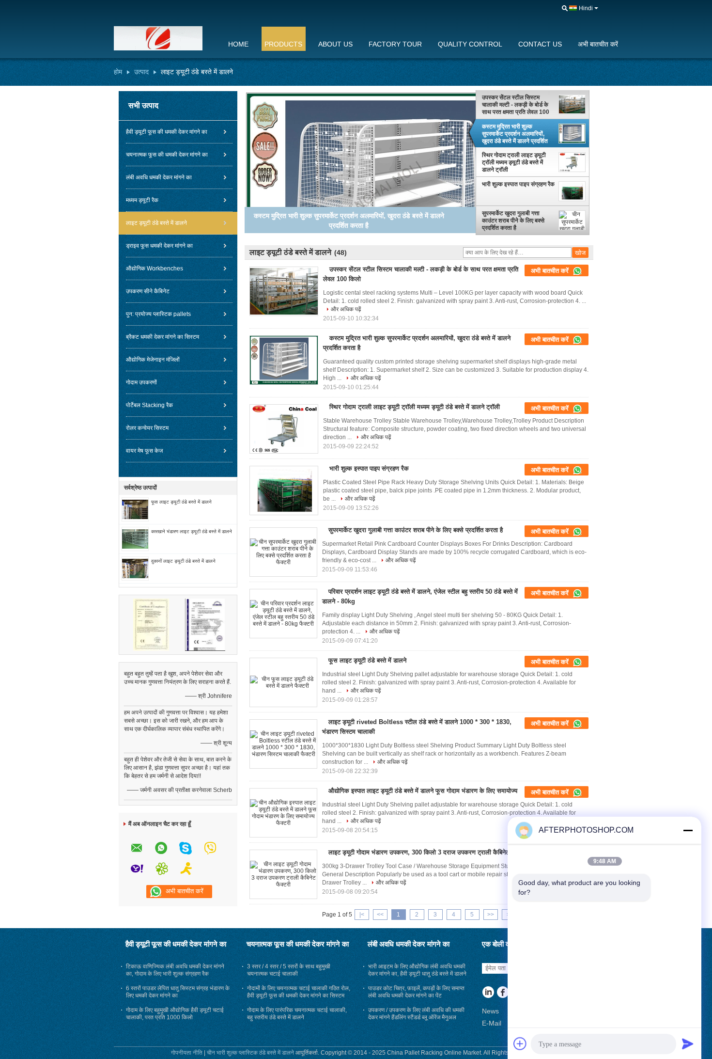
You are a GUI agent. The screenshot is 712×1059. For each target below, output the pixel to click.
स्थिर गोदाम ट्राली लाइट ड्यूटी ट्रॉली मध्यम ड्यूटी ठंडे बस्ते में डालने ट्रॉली (514, 162)
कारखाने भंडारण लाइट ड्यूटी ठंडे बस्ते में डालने (191, 531)
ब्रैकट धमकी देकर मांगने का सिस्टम (162, 336)
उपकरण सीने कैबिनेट (148, 291)
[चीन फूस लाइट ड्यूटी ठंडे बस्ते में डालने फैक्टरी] (283, 682)
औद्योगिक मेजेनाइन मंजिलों (153, 359)
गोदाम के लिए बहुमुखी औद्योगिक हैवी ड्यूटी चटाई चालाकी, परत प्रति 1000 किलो (175, 1014)
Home (238, 44)
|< (361, 914)
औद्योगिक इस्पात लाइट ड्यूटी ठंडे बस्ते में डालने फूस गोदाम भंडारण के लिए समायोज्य (422, 790)
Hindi (586, 8)
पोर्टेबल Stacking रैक (149, 405)
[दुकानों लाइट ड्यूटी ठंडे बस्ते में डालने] (135, 568)
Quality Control (470, 44)
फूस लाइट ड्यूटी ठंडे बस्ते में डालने (181, 502)
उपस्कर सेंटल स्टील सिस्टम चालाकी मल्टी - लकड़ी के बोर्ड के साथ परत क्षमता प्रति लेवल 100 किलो (515, 104)
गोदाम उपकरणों (141, 382)
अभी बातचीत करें (598, 44)
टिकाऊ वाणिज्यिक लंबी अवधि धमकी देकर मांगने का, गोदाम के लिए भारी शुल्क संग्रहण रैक (175, 970)
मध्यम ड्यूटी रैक (142, 200)
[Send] (688, 1043)
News (490, 1011)
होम (118, 72)
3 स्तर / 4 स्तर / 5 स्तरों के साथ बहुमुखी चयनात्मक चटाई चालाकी (288, 970)
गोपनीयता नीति (186, 1052)
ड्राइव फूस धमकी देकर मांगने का (159, 245)
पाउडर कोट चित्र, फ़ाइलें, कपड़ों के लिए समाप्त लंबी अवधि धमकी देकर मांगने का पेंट (416, 992)
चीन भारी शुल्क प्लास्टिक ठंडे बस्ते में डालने (250, 1052)
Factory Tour (395, 44)
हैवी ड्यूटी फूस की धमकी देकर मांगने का (166, 131)
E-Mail (491, 1023)
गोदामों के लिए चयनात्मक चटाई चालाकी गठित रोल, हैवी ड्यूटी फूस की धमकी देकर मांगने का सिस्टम (298, 992)
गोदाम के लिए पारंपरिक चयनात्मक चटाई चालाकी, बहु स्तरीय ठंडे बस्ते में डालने (297, 1014)
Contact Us (540, 44)
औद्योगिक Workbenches (154, 268)
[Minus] (688, 830)
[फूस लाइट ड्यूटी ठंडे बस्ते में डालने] (135, 509)
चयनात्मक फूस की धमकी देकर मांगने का (167, 154)
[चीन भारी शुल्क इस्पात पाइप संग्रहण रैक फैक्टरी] (283, 490)
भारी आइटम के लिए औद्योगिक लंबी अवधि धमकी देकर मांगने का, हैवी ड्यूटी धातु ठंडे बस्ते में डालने (417, 970)
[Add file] (520, 1043)
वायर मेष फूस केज (144, 450)
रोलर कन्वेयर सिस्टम (147, 428)
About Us (335, 44)
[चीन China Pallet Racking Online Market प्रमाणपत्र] (151, 624)
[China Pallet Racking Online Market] (165, 38)
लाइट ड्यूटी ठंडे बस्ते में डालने (156, 223)
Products (283, 44)
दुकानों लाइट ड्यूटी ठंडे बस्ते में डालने (183, 561)
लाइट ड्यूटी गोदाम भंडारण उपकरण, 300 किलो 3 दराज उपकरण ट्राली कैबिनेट (418, 852)
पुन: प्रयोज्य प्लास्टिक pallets (158, 314)
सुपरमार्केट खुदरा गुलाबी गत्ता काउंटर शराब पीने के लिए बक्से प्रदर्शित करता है (513, 220)
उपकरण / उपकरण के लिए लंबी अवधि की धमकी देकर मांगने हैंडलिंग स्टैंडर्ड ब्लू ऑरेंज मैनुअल (416, 1014)
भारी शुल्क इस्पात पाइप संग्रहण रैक (518, 184)
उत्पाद (141, 72)
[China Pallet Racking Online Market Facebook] (502, 993)
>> (490, 914)
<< (380, 914)
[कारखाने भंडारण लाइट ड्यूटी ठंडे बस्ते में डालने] (135, 538)
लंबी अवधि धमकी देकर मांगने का (159, 177)
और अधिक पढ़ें (346, 309)
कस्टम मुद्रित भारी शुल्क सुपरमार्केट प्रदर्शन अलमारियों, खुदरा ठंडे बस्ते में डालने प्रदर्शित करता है (515, 133)
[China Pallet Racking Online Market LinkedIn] (488, 993)
